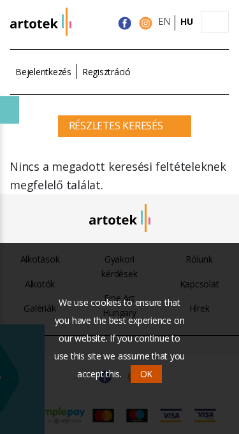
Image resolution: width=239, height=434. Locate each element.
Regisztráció (106, 72)
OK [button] (146, 374)
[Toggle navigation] (215, 22)
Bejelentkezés (43, 72)
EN (164, 21)
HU (186, 21)
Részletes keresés (116, 126)
